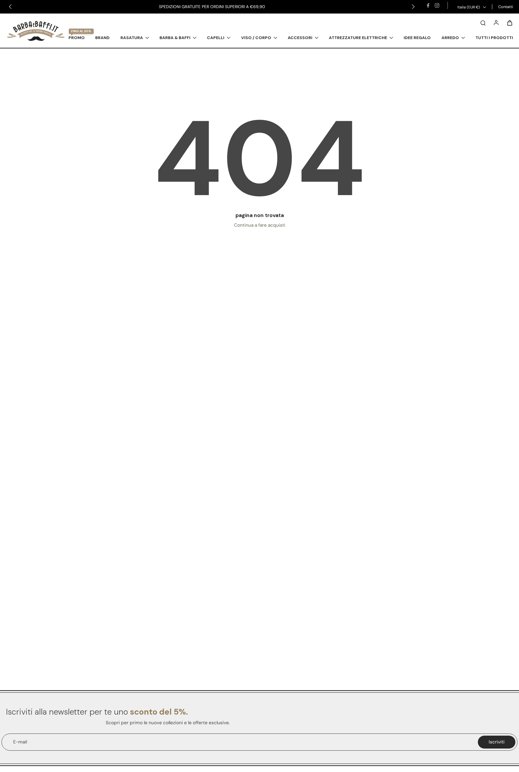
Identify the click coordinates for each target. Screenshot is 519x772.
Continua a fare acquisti (259, 225)
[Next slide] (413, 6)
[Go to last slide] (10, 6)
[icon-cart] (509, 23)
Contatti (505, 6)
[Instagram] (437, 5)
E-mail (20, 742)
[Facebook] (427, 5)
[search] (483, 23)
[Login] (496, 23)
